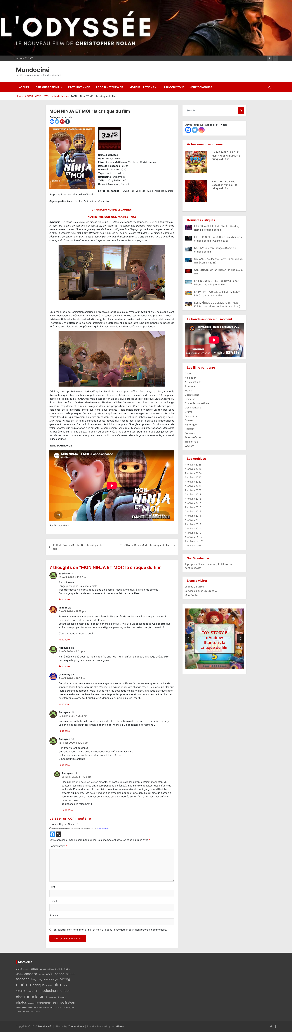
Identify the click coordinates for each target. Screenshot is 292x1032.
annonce (30, 974)
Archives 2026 (193, 464)
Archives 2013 (193, 519)
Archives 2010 (193, 532)
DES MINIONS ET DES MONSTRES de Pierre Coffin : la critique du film (228, 185)
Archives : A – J (194, 537)
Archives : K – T (194, 541)
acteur (26, 969)
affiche (19, 974)
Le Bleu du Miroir (194, 586)
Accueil (24, 87)
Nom (52, 886)
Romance (190, 433)
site (39, 1007)
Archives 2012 (193, 524)
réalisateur (67, 1002)
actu (57, 969)
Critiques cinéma (47, 87)
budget (54, 979)
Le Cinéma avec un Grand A (201, 590)
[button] (204, 666)
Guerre (189, 420)
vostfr (37, 1012)
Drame (188, 411)
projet (55, 1003)
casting (65, 979)
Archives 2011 (193, 528)
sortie (58, 1007)
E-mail (53, 901)
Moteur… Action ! (142, 87)
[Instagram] (201, 130)
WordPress (118, 1026)
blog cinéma (44, 979)
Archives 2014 (193, 515)
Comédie (190, 399)
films (65, 985)
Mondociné (33, 69)
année (41, 974)
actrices (50, 969)
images (29, 991)
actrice (43, 969)
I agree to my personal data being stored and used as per (79, 828)
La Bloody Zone (173, 87)
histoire (20, 990)
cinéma (23, 984)
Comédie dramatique (197, 403)
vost (31, 1012)
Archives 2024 (193, 473)
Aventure (190, 386)
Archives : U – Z (194, 545)
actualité (65, 969)
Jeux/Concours (201, 87)
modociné (48, 990)
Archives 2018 (193, 498)
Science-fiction (193, 437)
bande (59, 974)
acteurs (34, 969)
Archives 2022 (193, 481)
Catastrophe (192, 394)
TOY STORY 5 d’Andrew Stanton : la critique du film (214, 640)
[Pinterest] (62, 121)
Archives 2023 (193, 477)
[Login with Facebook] (52, 834)
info (36, 991)
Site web (54, 915)
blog (33, 979)
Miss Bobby (191, 595)
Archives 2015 (193, 511)
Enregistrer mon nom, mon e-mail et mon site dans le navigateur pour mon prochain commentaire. (110, 929)
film (57, 984)
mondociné (35, 996)
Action (188, 373)
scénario (32, 1007)
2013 (19, 968)
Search (241, 110)
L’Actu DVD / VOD (79, 87)
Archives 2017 (193, 502)
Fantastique (191, 416)
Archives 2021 (193, 485)
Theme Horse (76, 1026)
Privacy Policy (102, 828)
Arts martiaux (193, 382)
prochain (31, 1003)
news (63, 997)
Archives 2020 (193, 490)
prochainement (43, 1003)
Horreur (189, 428)
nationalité (54, 997)
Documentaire (193, 407)
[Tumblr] (67, 121)
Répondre (64, 599)
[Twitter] (57, 121)
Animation (190, 377)
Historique (191, 424)
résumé (21, 1007)
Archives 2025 (193, 468)
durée (49, 985)
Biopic (188, 390)
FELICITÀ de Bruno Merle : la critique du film (145, 545)
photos (21, 1002)
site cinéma (48, 1007)
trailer (19, 1011)
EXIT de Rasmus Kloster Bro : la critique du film (77, 547)
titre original (68, 1007)
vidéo (26, 1011)
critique (39, 985)
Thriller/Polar (192, 441)
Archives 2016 (193, 507)
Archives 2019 (193, 494)
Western (189, 445)
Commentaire (58, 845)
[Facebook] (52, 121)
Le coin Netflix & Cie (109, 87)
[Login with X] (58, 834)
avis (49, 973)
